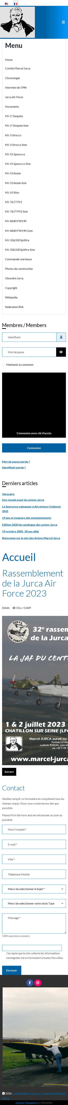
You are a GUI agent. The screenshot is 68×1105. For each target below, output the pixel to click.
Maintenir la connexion (19, 364)
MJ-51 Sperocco (15, 154)
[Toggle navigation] (63, 22)
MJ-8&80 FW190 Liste (19, 230)
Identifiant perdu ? (14, 467)
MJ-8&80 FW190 (15, 221)
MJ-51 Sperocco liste (18, 163)
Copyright (11, 287)
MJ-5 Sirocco (13, 135)
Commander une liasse (18, 259)
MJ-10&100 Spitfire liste (20, 249)
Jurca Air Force (14, 97)
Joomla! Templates (27, 1102)
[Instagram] (37, 982)
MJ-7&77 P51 (13, 202)
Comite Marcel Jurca (17, 68)
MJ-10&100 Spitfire (17, 240)
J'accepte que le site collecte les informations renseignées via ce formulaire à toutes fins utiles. (34, 955)
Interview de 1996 (16, 87)
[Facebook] (29, 982)
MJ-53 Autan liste (16, 183)
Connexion (34, 448)
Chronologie (12, 78)
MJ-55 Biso (12, 192)
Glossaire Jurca (14, 278)
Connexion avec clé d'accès (34, 433)
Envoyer (11, 970)
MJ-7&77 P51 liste (16, 211)
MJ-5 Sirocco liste (16, 144)
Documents (12, 106)
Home (9, 59)
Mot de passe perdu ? (16, 461)
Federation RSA (14, 306)
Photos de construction (19, 268)
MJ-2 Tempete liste (16, 125)
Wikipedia (11, 297)
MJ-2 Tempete (14, 116)
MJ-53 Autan (13, 173)
